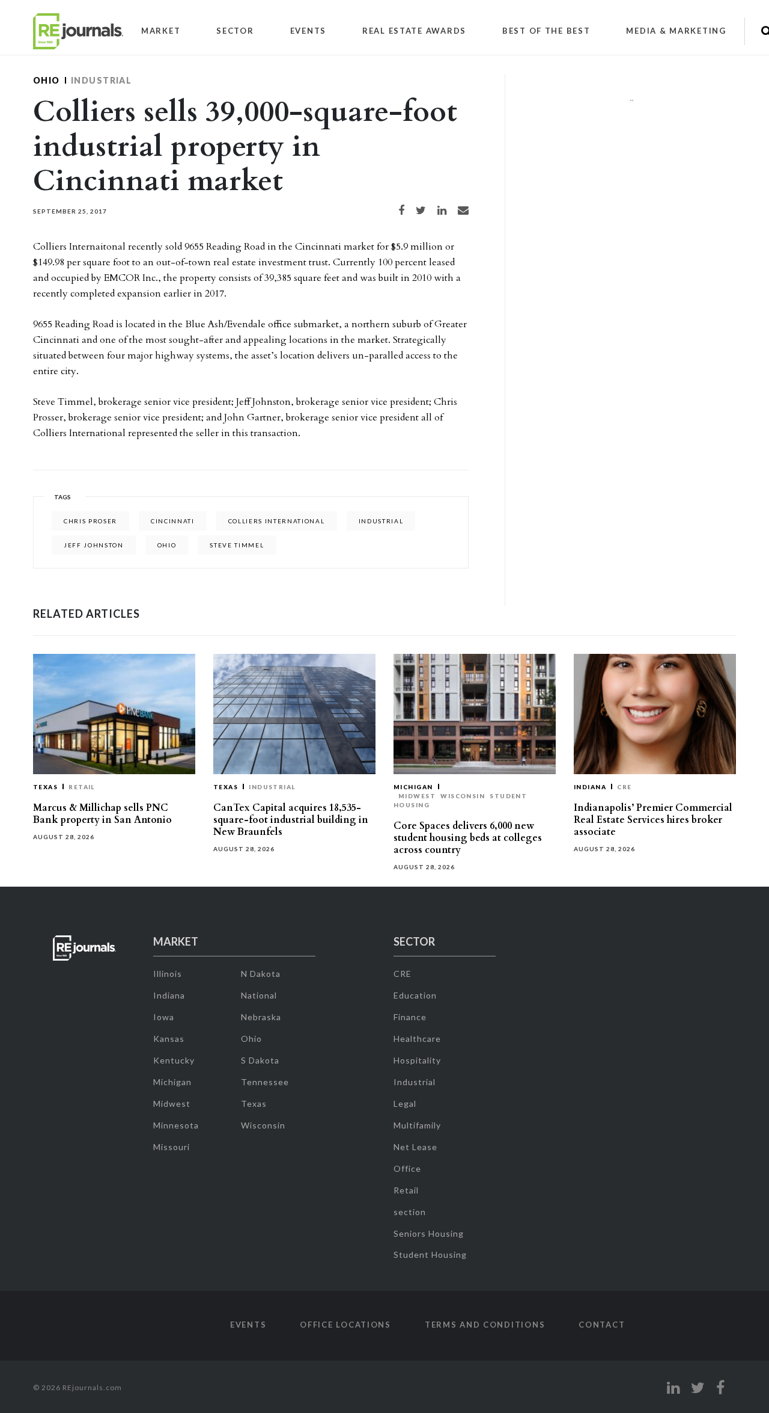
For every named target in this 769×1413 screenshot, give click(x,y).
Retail (81, 786)
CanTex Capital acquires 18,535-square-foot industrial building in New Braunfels (290, 820)
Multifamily (417, 1125)
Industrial (101, 80)
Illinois (167, 973)
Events (308, 30)
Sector (235, 30)
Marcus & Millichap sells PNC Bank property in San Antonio (102, 814)
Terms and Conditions (485, 1324)
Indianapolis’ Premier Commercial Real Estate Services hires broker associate (653, 820)
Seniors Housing (429, 1233)
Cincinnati (173, 521)
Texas (45, 786)
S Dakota (260, 1060)
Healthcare (417, 1038)
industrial (381, 521)
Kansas (168, 1038)
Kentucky (174, 1060)
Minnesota (176, 1125)
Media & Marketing (676, 30)
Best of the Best (546, 30)
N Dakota (261, 973)
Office (407, 1168)
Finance (410, 1017)
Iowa (163, 1017)
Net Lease (415, 1147)
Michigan (413, 786)
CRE (624, 786)
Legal (405, 1103)
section (410, 1212)
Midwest (417, 795)
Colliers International (276, 521)
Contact (602, 1324)
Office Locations (345, 1324)
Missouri (171, 1147)
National (259, 995)
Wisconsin (462, 795)
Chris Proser (90, 521)
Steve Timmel (237, 545)
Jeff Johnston (94, 545)
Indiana (590, 786)
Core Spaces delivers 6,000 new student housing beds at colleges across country (468, 838)
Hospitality (417, 1060)
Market (160, 30)
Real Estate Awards (414, 30)
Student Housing (430, 1254)
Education (415, 995)
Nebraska (261, 1017)
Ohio (46, 80)
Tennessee (265, 1082)
